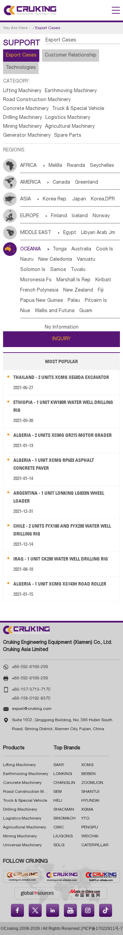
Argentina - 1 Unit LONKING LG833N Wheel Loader (58, 497)
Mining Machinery (22, 126)
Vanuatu (86, 259)
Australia (81, 249)
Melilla (55, 165)
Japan (79, 199)
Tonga (60, 249)
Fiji (101, 290)
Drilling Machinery (22, 117)
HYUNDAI (90, 801)
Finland (59, 216)
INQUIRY (61, 339)
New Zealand (78, 290)
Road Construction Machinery (37, 100)
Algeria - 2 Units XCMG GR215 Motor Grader (62, 435)
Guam (85, 311)
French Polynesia (39, 290)
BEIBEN (88, 774)
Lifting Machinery (22, 91)
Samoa (58, 270)
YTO (85, 818)
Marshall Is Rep (73, 280)
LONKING (62, 774)
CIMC (58, 827)
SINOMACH (64, 818)
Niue (25, 311)
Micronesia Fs (36, 280)
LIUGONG (63, 836)
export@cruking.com (32, 709)
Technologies (21, 67)
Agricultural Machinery (70, 126)
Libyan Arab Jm (98, 233)
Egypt (69, 233)
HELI (57, 801)
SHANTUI (90, 792)
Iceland (80, 216)
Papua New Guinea (41, 300)
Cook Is (104, 249)
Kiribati (103, 280)
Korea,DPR (103, 199)
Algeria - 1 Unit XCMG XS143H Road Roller (59, 584)
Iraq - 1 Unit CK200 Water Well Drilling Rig (60, 559)
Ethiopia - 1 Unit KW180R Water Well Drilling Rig (63, 406)
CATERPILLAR (95, 845)
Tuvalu (78, 270)
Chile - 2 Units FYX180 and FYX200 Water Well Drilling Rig (62, 530)
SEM (57, 792)
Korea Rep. (55, 199)
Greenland (86, 182)
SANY (58, 765)
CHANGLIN (64, 783)
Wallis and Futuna (54, 311)
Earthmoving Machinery (71, 91)
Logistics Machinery (67, 117)
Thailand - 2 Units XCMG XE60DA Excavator (61, 377)
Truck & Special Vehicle (78, 109)
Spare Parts (67, 135)
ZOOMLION (92, 783)
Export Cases (21, 55)
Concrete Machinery (26, 109)
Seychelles (102, 165)
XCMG (87, 765)
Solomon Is (32, 270)
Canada (61, 182)
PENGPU (89, 827)
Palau (74, 300)
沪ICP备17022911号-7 (102, 928)
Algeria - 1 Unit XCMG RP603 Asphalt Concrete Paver (53, 464)
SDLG (59, 845)
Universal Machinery (22, 845)
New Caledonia (55, 259)
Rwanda (76, 165)
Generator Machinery (27, 135)
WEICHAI (89, 836)
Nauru (26, 259)
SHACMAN (63, 810)
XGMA (87, 810)
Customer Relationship (70, 55)
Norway (101, 216)
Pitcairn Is (96, 300)
